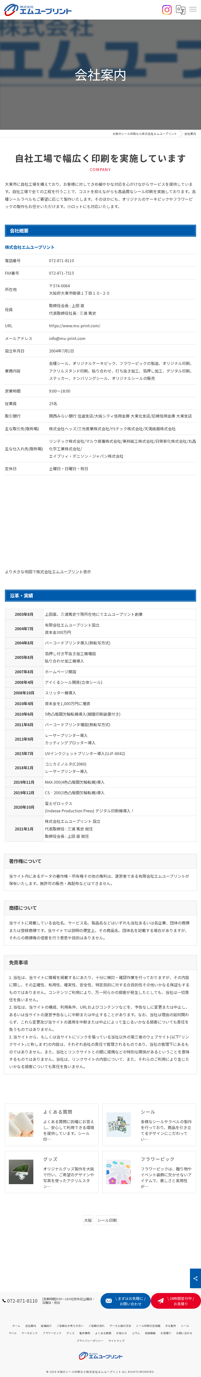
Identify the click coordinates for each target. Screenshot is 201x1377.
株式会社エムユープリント (59, 571)
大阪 (88, 1220)
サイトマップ (116, 1340)
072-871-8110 (61, 260)
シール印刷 (107, 1220)
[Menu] (193, 9)
